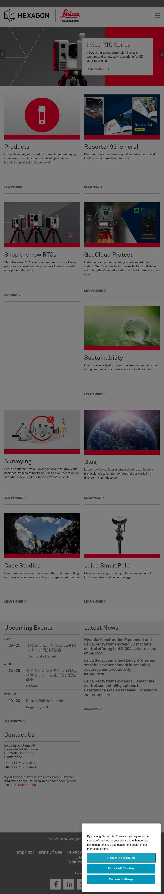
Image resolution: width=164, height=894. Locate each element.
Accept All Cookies (121, 857)
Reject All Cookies (121, 868)
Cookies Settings (121, 879)
